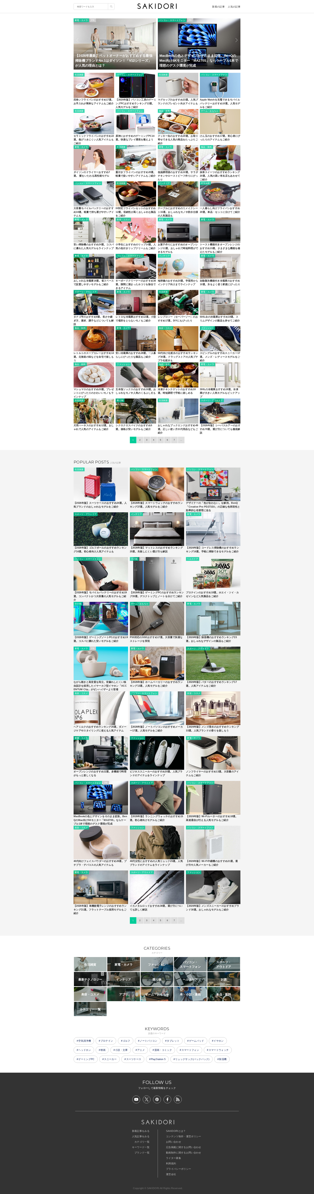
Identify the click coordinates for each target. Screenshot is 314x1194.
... (181, 440)
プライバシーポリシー (178, 1168)
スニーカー (110, 1059)
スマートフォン (190, 1050)
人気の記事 (234, 6)
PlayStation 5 (158, 1059)
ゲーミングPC (86, 1059)
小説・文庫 (121, 1050)
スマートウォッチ (219, 1050)
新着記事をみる (140, 1131)
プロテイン (107, 1040)
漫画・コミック (163, 1050)
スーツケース (133, 1059)
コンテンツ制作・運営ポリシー (183, 1136)
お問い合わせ (173, 1141)
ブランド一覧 (141, 1152)
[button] (77, 40)
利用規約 (171, 1163)
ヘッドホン (84, 1050)
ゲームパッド (196, 1040)
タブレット (173, 1040)
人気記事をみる (140, 1136)
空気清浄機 (84, 1040)
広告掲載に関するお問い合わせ (183, 1147)
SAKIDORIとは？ (176, 1131)
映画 (103, 1050)
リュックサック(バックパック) (192, 1059)
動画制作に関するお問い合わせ (183, 1152)
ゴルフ (126, 1040)
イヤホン (219, 1040)
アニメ (141, 1050)
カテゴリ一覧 (141, 1141)
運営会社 (171, 1174)
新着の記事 (218, 6)
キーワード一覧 (140, 1147)
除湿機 (223, 1059)
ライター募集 (173, 1158)
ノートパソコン (148, 1040)
